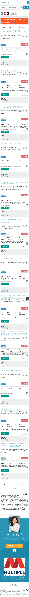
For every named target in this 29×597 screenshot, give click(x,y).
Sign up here (13, 22)
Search (26, 7)
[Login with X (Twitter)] (8, 14)
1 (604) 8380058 (4, 63)
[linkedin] (14, 550)
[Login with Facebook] (2, 14)
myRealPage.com (14, 586)
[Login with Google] (5, 14)
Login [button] (13, 14)
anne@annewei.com (20, 579)
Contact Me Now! (14, 546)
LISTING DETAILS (5, 57)
